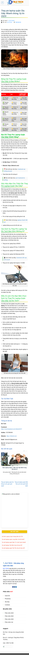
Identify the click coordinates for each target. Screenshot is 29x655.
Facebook (18, 22)
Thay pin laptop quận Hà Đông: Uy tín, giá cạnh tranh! (7, 484)
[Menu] (2, 2)
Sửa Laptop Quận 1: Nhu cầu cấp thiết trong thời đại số (14, 468)
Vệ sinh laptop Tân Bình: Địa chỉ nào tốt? (12, 545)
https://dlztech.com (12, 436)
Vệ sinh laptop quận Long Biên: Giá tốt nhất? (13, 539)
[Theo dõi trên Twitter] (16, 587)
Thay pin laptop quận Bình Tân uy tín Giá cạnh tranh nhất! (21, 484)
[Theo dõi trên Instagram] (14, 587)
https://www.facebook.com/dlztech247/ (11, 429)
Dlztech (9, 22)
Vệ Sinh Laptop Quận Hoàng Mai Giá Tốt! (12, 536)
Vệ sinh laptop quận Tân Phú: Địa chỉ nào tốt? (13, 548)
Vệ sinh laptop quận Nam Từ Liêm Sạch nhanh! (14, 542)
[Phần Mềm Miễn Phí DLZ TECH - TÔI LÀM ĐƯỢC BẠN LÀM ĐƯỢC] (16, 2)
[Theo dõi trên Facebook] (13, 587)
